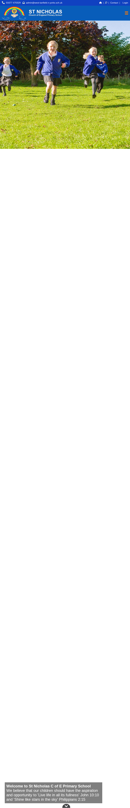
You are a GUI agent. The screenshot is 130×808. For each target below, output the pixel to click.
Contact (114, 2)
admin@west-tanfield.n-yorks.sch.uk (44, 2)
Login (125, 2)
